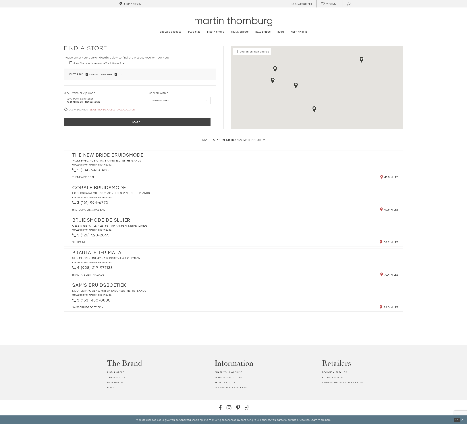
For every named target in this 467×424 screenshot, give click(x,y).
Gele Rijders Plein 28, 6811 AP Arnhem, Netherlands (110, 225)
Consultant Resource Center (342, 382)
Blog (110, 387)
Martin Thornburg (100, 164)
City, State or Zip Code (79, 93)
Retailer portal (333, 377)
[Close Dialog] (462, 419)
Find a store (115, 372)
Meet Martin (115, 382)
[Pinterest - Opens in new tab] (238, 408)
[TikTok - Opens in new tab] (247, 408)
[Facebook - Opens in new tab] (220, 408)
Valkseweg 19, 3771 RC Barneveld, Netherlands (106, 160)
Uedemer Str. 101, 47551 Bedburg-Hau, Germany (106, 258)
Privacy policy (225, 382)
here (328, 419)
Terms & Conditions (228, 377)
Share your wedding (229, 372)
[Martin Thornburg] (233, 21)
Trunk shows (116, 377)
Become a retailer (334, 372)
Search (137, 122)
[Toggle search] (349, 3)
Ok (457, 419)
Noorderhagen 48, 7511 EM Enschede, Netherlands (109, 290)
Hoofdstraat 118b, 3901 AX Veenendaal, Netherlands (111, 193)
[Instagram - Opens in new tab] (229, 408)
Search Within (158, 93)
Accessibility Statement (231, 387)
